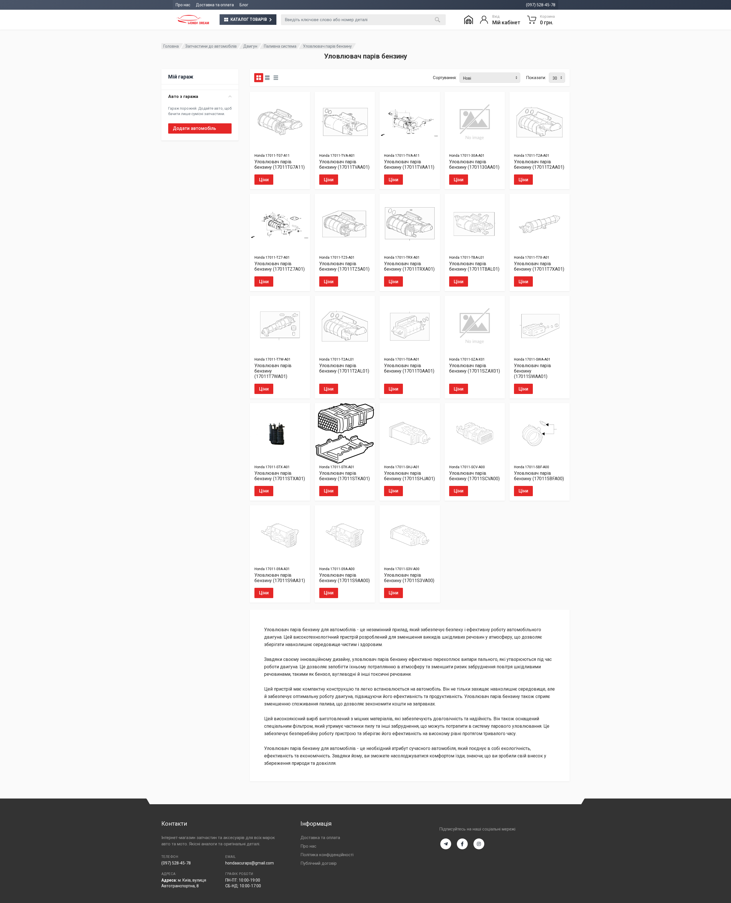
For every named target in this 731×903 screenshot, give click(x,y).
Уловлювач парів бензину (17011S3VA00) (409, 577)
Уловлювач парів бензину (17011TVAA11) (409, 164)
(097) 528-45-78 (540, 5)
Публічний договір (318, 863)
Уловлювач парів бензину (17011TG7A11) (279, 164)
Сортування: (445, 77)
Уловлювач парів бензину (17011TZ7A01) (279, 266)
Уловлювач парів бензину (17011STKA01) (344, 475)
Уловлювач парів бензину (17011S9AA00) (344, 577)
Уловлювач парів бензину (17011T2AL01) (344, 368)
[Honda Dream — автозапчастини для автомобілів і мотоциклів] (193, 20)
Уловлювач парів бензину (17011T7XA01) (539, 266)
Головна (171, 46)
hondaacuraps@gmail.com (249, 863)
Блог (244, 5)
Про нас (183, 5)
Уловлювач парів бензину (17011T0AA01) (409, 368)
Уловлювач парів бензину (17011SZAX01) (474, 368)
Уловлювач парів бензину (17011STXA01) (279, 475)
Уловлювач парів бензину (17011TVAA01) (344, 164)
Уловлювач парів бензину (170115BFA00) (539, 475)
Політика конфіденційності (327, 854)
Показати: (536, 77)
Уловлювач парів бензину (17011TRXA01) (409, 266)
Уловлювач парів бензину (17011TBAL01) (474, 266)
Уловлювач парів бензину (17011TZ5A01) (344, 266)
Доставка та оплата (215, 5)
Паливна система (280, 46)
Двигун (250, 46)
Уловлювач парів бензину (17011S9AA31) (279, 577)
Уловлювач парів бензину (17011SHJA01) (409, 475)
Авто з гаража (183, 96)
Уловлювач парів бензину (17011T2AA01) (539, 164)
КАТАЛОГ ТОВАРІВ (248, 19)
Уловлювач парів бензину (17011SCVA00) (474, 475)
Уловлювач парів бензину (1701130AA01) (474, 164)
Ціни (264, 179)
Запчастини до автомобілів (211, 46)
